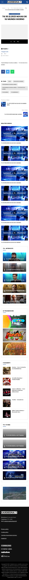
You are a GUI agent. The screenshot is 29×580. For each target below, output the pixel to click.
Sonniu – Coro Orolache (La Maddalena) (19, 367)
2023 (9, 81)
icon (14, 133)
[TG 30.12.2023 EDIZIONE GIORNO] (25, 114)
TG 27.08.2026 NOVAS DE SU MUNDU (11, 163)
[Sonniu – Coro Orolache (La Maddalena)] (7, 371)
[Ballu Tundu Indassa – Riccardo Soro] (7, 414)
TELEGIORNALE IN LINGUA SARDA (9, 84)
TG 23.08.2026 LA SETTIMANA (15, 456)
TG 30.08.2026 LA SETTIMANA (15, 435)
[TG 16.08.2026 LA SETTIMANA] (14, 475)
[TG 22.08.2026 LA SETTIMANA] (14, 465)
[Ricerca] (27, 2)
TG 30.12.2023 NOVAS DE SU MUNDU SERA (16, 104)
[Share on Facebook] (3, 72)
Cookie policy (4, 532)
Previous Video (5, 100)
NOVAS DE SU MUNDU (18, 81)
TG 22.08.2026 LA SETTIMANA (15, 467)
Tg (8, 8)
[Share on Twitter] (8, 72)
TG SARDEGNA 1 (14, 92)
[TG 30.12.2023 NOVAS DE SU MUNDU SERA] (3, 104)
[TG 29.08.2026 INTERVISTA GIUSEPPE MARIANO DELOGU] (14, 267)
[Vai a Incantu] (14, 327)
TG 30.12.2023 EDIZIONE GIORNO (13, 114)
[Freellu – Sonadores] (7, 403)
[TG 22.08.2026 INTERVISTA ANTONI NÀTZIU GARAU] (14, 288)
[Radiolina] (5, 552)
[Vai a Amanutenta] (14, 355)
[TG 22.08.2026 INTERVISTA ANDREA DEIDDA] (14, 278)
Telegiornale (4, 51)
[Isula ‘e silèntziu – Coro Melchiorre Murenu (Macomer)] (7, 392)
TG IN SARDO (5, 92)
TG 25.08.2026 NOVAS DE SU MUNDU (11, 202)
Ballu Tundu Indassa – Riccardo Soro (18, 411)
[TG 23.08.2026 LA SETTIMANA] (14, 454)
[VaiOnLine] (5, 556)
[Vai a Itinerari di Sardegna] (14, 499)
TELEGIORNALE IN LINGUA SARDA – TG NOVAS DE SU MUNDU (13, 88)
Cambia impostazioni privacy (9, 535)
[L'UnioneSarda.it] (6, 549)
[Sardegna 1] (14, 2)
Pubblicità (3, 538)
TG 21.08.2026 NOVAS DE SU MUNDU (11, 242)
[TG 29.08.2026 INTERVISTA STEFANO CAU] (14, 257)
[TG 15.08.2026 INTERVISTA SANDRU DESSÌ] (14, 299)
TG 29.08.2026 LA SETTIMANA (15, 446)
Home (3, 8)
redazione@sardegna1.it (10, 521)
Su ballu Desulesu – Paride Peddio (17, 378)
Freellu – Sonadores (17, 399)
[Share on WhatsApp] (12, 72)
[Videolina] (6, 546)
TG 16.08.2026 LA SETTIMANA (14, 478)
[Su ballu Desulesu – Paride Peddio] (7, 381)
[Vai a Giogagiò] (14, 341)
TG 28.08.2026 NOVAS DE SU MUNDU (11, 143)
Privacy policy (5, 529)
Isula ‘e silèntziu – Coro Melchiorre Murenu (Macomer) (18, 390)
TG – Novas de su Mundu (17, 8)
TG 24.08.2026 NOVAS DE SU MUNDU (11, 222)
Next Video (25, 110)
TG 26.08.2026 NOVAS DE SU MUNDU (11, 183)
